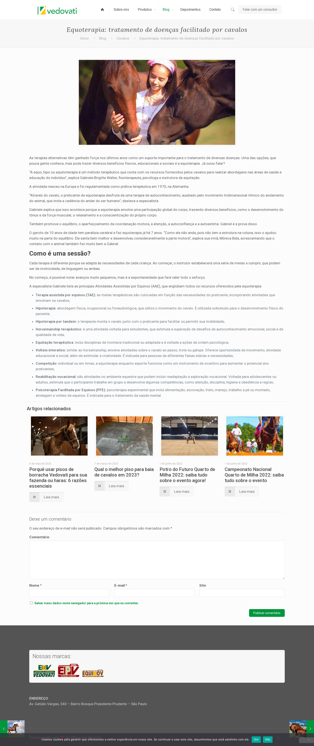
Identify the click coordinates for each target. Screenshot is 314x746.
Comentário (39, 537)
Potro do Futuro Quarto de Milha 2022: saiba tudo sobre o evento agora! (187, 475)
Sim (256, 739)
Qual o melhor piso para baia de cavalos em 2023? (124, 472)
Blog (102, 38)
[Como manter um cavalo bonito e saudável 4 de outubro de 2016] (12, 728)
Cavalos (122, 38)
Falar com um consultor (260, 9)
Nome (35, 585)
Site (202, 585)
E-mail (120, 585)
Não (268, 739)
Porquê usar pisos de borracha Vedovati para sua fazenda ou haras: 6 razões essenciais (58, 478)
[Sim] (309, 739)
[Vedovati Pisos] (57, 9)
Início (84, 38)
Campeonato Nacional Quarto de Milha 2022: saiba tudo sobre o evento (254, 475)
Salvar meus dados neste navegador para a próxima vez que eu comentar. (86, 603)
